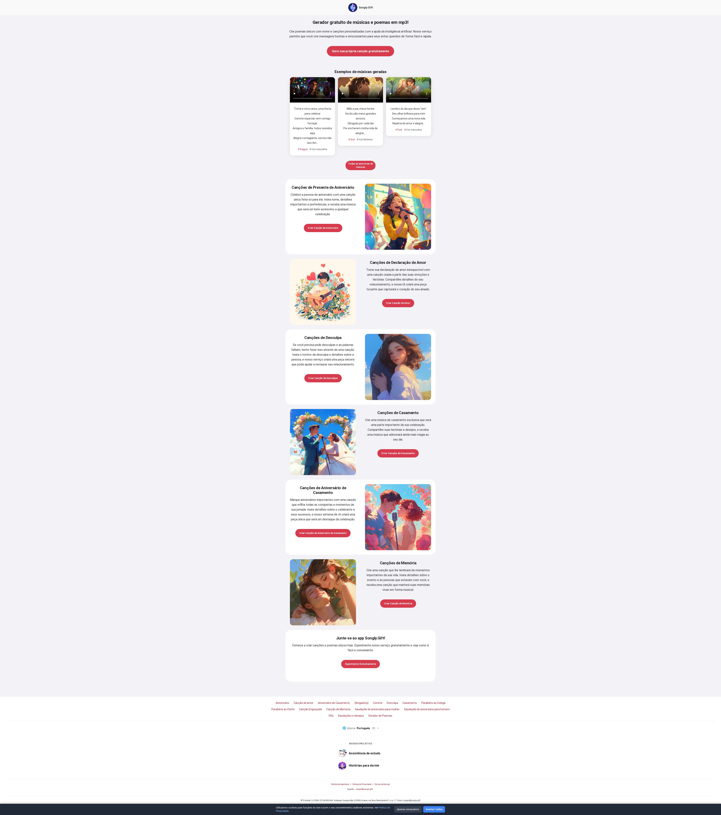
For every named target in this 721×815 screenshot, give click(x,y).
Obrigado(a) (361, 702)
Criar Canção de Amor (398, 303)
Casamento (410, 702)
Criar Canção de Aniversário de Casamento (323, 533)
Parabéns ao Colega (433, 702)
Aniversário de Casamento (334, 702)
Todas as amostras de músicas (360, 165)
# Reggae (303, 149)
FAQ (331, 715)
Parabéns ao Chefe (283, 709)
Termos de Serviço (382, 784)
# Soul (351, 139)
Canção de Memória (338, 709)
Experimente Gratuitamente (360, 664)
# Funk (398, 129)
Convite (377, 702)
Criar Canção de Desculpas (323, 378)
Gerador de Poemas (380, 715)
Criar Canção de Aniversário (323, 228)
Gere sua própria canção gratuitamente (360, 51)
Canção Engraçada (310, 709)
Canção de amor (303, 702)
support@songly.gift (364, 789)
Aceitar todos (434, 809)
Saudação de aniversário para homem (427, 709)
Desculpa (392, 702)
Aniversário (282, 702)
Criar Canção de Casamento (398, 453)
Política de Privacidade (361, 784)
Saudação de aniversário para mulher (377, 709)
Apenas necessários (408, 809)
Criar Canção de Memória (398, 603)
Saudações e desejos (351, 715)
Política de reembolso (340, 784)
